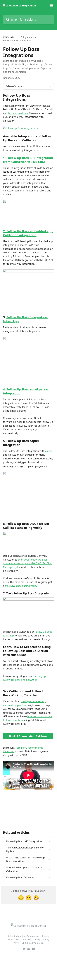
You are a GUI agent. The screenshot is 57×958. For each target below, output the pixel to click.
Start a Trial (14, 939)
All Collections (10, 37)
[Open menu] (51, 5)
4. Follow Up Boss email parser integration (26, 391)
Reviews (27, 939)
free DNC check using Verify (21, 586)
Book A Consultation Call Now (28, 736)
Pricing (45, 936)
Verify (46, 939)
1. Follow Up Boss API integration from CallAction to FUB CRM (28, 160)
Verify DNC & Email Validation (29, 942)
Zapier (48, 451)
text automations (18, 113)
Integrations (27, 37)
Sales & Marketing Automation (23, 936)
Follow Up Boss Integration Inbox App (25, 319)
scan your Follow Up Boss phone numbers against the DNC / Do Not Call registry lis (27, 563)
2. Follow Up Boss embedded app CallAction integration (28, 233)
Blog (37, 939)
